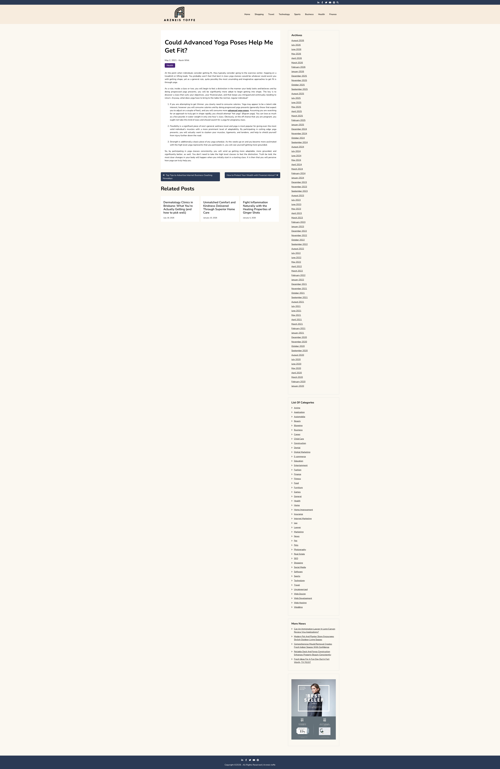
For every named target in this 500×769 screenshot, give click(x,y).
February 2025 (298, 120)
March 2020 (297, 377)
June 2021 (296, 310)
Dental (297, 447)
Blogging (298, 425)
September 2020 (299, 350)
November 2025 (299, 80)
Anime (297, 407)
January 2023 (297, 226)
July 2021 (296, 306)
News (296, 536)
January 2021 (297, 332)
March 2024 (297, 169)
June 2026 (296, 49)
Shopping (259, 14)
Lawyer (297, 527)
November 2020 (299, 341)
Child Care (299, 438)
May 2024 (296, 160)
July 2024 (296, 151)
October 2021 (298, 293)
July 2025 (296, 98)
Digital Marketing (302, 452)
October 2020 (298, 346)
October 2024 (298, 138)
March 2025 (297, 115)
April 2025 (296, 111)
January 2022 (297, 279)
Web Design (300, 593)
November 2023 (299, 186)
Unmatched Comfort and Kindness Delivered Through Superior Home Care (219, 207)
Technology (284, 14)
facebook (322, 2)
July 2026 (296, 45)
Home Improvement (303, 509)
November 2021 (299, 288)
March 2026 (297, 62)
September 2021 (299, 297)
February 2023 (298, 222)
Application (299, 412)
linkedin (318, 2)
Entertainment (301, 465)
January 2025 (297, 124)
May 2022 (296, 262)
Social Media (300, 567)
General (298, 496)
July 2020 (296, 359)
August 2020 (297, 355)
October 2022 (298, 239)
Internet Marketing (303, 518)
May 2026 (296, 53)
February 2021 (298, 328)
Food (296, 483)
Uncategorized (301, 589)
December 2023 (299, 182)
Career (297, 434)
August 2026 (297, 40)
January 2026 (297, 71)
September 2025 (299, 89)
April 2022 (296, 266)
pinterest (334, 2)
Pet (295, 540)
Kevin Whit (184, 60)
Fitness (297, 478)
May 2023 (296, 208)
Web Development (303, 598)
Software (298, 571)
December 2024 (299, 129)
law (295, 523)
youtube (330, 2)
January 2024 (297, 177)
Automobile (299, 416)
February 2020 (298, 381)
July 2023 (296, 200)
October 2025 (298, 84)
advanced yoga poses (238, 110)
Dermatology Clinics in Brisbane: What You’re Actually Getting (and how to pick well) (178, 207)
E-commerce (300, 456)
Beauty (297, 421)
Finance (333, 14)
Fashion (297, 469)
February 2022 (298, 275)
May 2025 (296, 107)
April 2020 (296, 372)
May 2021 (296, 315)
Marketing (299, 531)
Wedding (298, 607)
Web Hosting (300, 602)
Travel (271, 14)
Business (309, 14)
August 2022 (297, 248)
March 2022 (297, 270)
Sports (297, 14)
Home (247, 14)
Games (297, 492)
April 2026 (296, 58)
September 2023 (299, 191)
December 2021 (299, 284)
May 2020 (296, 368)
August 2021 (297, 301)
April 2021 (296, 319)
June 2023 (296, 204)
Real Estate (299, 554)
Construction (300, 443)
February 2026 (298, 67)
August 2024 (297, 146)
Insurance (298, 514)
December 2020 (299, 337)
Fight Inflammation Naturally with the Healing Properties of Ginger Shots (257, 207)
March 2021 (297, 324)
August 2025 (297, 93)
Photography (300, 549)
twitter (326, 2)
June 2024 (296, 155)
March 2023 (297, 217)
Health (321, 14)
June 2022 (296, 257)
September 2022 (299, 244)
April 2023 (296, 213)
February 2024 (298, 173)
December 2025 (299, 76)
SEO (296, 558)
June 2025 (296, 102)
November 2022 (299, 235)
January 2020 (297, 386)
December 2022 (299, 231)
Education (298, 461)
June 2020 (296, 363)
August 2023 (297, 195)
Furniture (298, 487)
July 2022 (296, 253)
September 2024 (299, 142)
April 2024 (296, 164)
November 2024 (299, 133)
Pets (296, 545)
